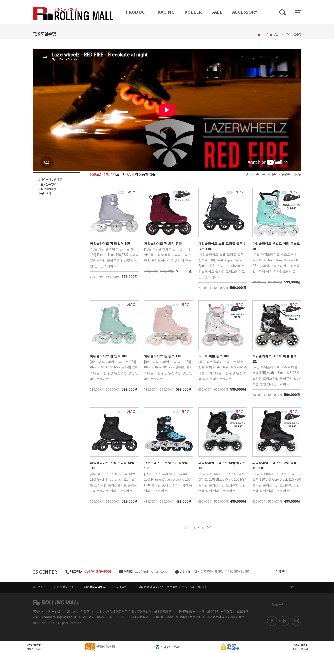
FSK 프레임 (45, 189)
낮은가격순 (252, 174)
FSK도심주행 (293, 34)
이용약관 (122, 587)
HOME (259, 34)
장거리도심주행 (47, 179)
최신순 (297, 174)
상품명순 (284, 174)
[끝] (209, 528)
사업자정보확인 (63, 587)
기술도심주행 (46, 184)
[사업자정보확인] (188, 617)
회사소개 (38, 587)
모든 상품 (272, 34)
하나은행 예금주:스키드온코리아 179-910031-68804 (172, 587)
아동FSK (43, 193)
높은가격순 (269, 174)
